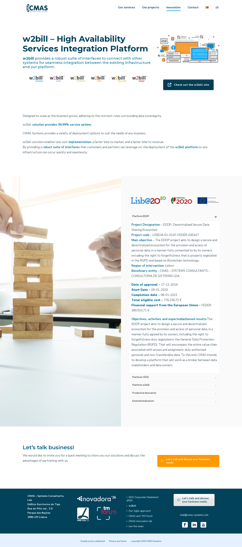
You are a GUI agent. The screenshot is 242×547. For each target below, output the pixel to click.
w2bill (132, 505)
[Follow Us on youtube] (203, 525)
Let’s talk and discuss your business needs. (188, 461)
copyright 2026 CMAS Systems (146, 541)
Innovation (173, 7)
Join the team (136, 526)
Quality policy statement (92, 541)
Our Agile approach (140, 511)
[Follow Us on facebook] (185, 525)
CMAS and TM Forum (141, 516)
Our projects (150, 7)
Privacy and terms (118, 541)
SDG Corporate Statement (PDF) (142, 499)
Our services (126, 7)
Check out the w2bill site (191, 85)
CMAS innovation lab (140, 521)
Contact (193, 7)
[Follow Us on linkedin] (194, 525)
